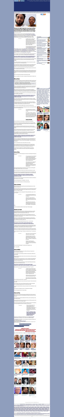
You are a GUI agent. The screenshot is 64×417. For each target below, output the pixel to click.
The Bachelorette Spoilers (28, 412)
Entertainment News (38, 0)
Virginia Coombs (38, 103)
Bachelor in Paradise (34, 11)
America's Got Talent (25, 11)
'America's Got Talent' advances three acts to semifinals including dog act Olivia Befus (42, 54)
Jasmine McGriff (40, 96)
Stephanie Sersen (16, 50)
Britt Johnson (34, 408)
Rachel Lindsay (28, 406)
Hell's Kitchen (15, 405)
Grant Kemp (48, 410)
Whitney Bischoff (30, 409)
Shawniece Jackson (31, 48)
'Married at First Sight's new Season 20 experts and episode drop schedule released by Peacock (41, 46)
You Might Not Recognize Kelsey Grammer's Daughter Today (40, 113)
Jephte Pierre (25, 48)
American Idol (22, 11)
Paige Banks (39, 101)
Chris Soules (41, 406)
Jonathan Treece (34, 410)
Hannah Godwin (47, 407)
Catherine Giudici (36, 409)
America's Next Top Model (29, 11)
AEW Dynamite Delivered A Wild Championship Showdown (27, 341)
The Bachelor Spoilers (23, 412)
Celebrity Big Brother (46, 11)
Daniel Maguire (22, 410)
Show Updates (28, 0)
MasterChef (28, 405)
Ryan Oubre (45, 101)
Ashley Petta (43, 90)
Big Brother (43, 11)
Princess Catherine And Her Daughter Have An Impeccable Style (40, 130)
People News (31, 0)
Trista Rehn (38, 407)
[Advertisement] (20, 310)
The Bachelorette (40, 11)
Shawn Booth (22, 409)
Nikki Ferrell (33, 409)
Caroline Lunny (39, 408)
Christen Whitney (30, 410)
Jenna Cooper (15, 408)
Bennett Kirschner (31, 54)
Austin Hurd (26, 36)
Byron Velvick (27, 407)
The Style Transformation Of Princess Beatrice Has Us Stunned (46, 113)
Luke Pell (43, 410)
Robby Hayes (40, 410)
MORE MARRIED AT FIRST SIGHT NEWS (19, 326)
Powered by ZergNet (34, 350)
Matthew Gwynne (44, 99)
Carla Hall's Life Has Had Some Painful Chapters (39, 121)
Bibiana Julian (37, 408)
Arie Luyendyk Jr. (24, 406)
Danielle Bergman (19, 49)
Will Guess (41, 103)
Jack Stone (19, 410)
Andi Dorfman (44, 406)
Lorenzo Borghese (17, 407)
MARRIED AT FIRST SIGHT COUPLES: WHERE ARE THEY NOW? (21, 325)
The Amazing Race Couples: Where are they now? (42, 413)
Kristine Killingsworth (24, 50)
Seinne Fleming (24, 408)
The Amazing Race (18, 11)
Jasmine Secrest (44, 96)
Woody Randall (44, 103)
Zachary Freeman (38, 104)
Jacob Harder (44, 95)
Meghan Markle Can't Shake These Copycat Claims (46, 129)
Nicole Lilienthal (45, 100)
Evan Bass (17, 409)
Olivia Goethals (28, 408)
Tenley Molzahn (46, 409)
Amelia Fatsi (26, 54)
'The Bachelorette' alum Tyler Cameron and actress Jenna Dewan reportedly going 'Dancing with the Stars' (42, 53)
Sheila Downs (42, 102)
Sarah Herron (45, 410)
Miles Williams (33, 34)
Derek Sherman (46, 93)
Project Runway (33, 405)
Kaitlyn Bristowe (38, 406)
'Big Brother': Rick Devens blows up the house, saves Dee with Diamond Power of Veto (42, 58)
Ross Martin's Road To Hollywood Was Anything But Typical (22, 349)
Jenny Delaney (21, 408)
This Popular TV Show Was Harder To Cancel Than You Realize (16, 341)
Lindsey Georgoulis (45, 98)
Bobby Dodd (24, 49)
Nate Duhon (43, 100)
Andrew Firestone (32, 407)
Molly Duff (38, 100)
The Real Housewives (37, 405)
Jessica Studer (38, 97)
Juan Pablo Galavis (47, 406)
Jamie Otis (47, 95)
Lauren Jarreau (31, 408)
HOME (14, 13)
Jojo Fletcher (33, 406)
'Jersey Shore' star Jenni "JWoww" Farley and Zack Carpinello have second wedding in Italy (41, 51)
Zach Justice (47, 103)
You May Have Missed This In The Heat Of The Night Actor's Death (32, 386)
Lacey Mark (17, 410)
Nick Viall (30, 406)
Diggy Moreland (37, 410)
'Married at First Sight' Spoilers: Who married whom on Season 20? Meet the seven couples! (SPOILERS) (42, 44)
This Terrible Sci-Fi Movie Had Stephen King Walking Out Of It (16, 349)
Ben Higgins (35, 406)
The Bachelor (37, 11)
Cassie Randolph (41, 407)
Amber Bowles (39, 89)
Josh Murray (27, 409)
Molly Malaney (43, 409)
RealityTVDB (41, 0)
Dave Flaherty (40, 93)
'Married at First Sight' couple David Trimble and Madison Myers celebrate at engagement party (41, 40)
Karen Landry (28, 34)
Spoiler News (34, 0)
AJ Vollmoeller (33, 49)
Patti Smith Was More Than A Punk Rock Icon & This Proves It (25, 386)
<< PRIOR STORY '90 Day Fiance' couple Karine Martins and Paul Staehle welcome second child (20, 329)
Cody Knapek (43, 92)
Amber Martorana (43, 89)
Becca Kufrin (21, 406)
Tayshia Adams (44, 407)
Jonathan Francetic (41, 97)
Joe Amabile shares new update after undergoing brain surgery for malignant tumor (42, 63)
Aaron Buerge (35, 407)
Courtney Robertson (40, 409)
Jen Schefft (29, 407)
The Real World (41, 405)
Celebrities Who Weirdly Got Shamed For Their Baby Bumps (22, 341)
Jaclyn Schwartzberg (41, 95)
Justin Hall (45, 97)
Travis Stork (21, 407)
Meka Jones (47, 99)
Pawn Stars (31, 405)
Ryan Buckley (42, 101)
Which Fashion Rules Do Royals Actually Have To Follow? (32, 395)
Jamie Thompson (23, 51)
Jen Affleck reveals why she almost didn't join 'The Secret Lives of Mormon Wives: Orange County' (41, 49)
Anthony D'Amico (16, 48)
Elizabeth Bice (18, 51)
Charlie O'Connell (23, 407)
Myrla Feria (40, 100)
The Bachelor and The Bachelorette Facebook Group (35, 412)
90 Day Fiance (15, 11)
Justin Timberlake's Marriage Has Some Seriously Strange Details (17, 386)
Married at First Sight (18, 13)
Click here (33, 83)
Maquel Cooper (18, 408)
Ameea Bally (46, 89)
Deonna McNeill (43, 93)
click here (20, 317)
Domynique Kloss (38, 94)
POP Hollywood (44, 0)
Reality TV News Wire (48, 0)
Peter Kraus (24, 409)
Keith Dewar (30, 50)
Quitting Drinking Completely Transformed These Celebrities (27, 349)
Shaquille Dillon (48, 101)
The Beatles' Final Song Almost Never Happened (33, 341)
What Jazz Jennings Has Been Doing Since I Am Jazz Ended (46, 121)
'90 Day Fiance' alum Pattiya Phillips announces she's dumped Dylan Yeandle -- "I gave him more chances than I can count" (42, 61)
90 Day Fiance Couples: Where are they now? (21, 413)
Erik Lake (44, 94)
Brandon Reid (46, 91)
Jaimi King (24, 410)
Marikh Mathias (46, 408)
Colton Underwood (18, 406)
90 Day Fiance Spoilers (19, 412)
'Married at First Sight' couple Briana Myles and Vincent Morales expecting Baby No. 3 (42, 42)
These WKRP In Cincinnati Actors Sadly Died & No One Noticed (33, 349)
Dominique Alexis (27, 410)
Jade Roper (19, 409)
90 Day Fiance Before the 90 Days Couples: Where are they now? (32, 413)
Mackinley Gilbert (40, 99)
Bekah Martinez (42, 408)
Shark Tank (44, 405)
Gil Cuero (46, 94)
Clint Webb (40, 92)
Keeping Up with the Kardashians (20, 405)
